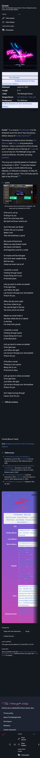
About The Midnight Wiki (12, 717)
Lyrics (37, 613)
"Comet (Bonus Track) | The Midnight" (17, 456)
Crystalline (22, 550)
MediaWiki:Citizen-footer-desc (23, 708)
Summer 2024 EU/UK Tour (27, 598)
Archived (24, 459)
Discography (23, 608)
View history (23, 744)
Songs (30, 608)
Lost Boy (31, 550)
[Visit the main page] (3, 734)
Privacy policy (8, 713)
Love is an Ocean (25, 576)
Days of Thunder (24, 525)
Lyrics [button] (7, 183)
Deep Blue (35, 555)
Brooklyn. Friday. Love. (26, 569)
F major (33, 149)
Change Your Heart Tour (27, 593)
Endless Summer (22, 136)
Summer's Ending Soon (27, 581)
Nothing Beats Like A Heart (28, 562)
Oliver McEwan (22, 522)
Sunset (21, 548)
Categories (5, 627)
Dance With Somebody (26, 558)
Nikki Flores (10, 520)
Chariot (32, 574)
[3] (20, 164)
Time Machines (24, 605)
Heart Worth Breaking (26, 572)
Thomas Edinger (31, 520)
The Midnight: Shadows (29, 620)
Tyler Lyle (32, 97)
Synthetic (5, 158)
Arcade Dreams (33, 553)
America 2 (22, 553)
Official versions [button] (11, 402)
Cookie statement (10, 730)
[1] (8, 129)
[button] (20, 194)
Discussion (25, 755)
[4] (19, 176)
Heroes (32, 533)
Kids (20, 533)
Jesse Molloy (20, 520)
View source (23, 739)
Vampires (29, 548)
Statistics (7, 725)
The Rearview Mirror (26, 528)
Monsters (26, 533)
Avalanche (31, 567)
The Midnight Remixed (26, 543)
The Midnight (14, 78)
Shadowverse (30, 579)
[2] (30, 135)
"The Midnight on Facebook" (14, 475)
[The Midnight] (22, 501)
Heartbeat (22, 567)
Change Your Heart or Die (27, 565)
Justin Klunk (33, 517)
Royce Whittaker (22, 517)
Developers (8, 721)
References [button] (9, 453)
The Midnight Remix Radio (28, 615)
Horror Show (35, 525)
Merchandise (29, 613)
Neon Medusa (34, 560)
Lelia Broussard (10, 517)
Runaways (22, 583)
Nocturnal (34, 530)
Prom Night (23, 560)
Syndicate (22, 535)
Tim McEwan (22, 97)
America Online (24, 555)
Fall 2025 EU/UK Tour (30, 603)
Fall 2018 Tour (23, 586)
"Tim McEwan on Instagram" (14, 481)
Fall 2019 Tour (28, 589)
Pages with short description (12, 631)
